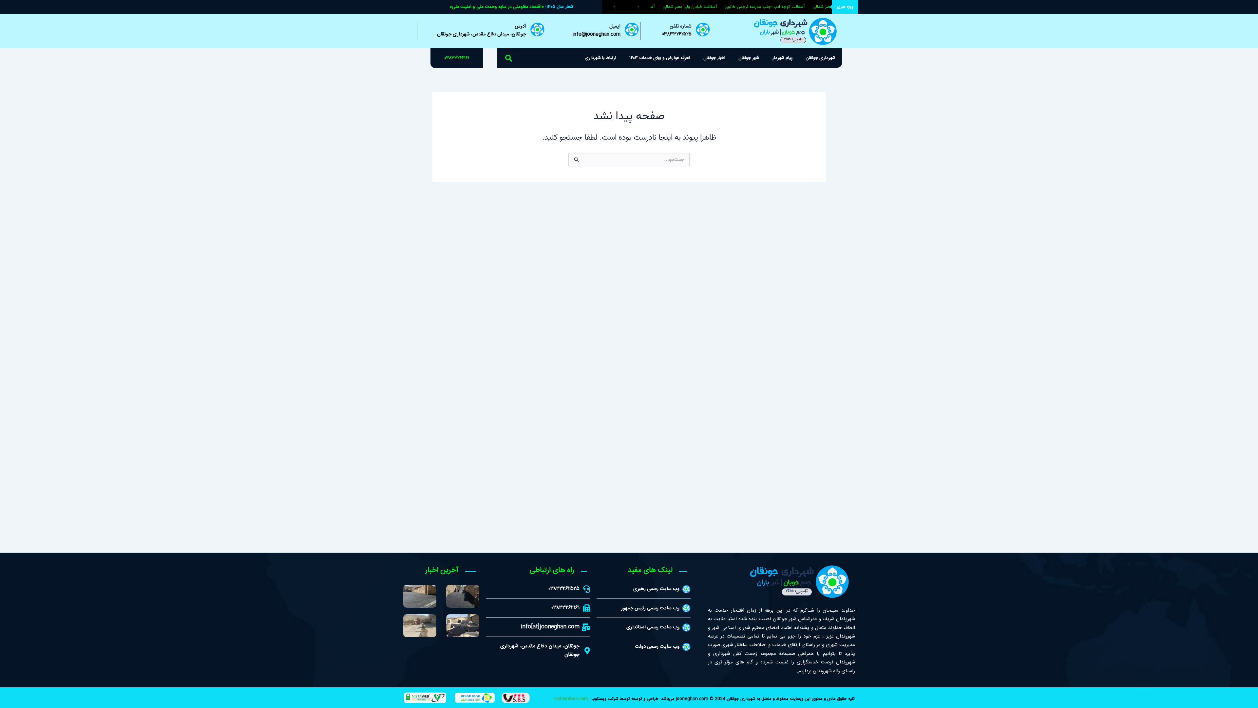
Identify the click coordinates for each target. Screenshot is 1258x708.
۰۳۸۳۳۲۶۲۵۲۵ (677, 34)
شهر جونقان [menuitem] (748, 58)
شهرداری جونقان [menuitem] (820, 58)
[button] (509, 58)
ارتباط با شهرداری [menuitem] (600, 58)
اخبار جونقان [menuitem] (714, 58)
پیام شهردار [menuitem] (782, 58)
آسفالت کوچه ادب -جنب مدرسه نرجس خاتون (771, 6)
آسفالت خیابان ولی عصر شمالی (696, 6)
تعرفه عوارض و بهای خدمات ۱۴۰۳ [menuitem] (659, 58)
